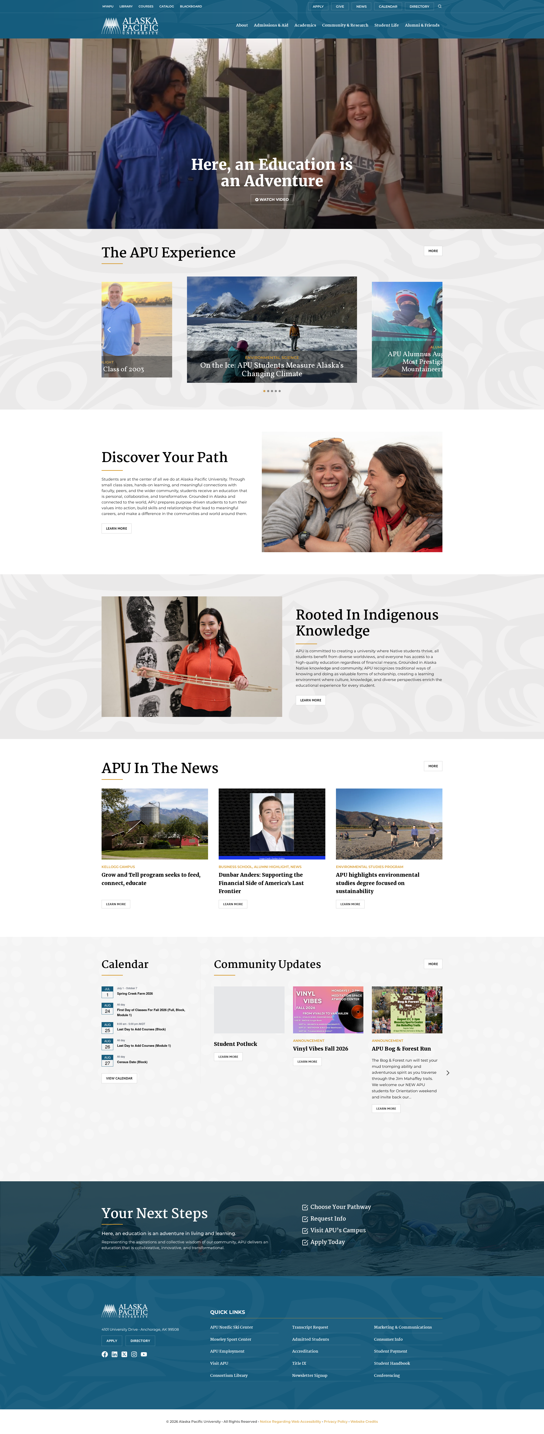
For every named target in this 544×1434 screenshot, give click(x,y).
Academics (305, 25)
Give (340, 6)
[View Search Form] (439, 6)
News (361, 6)
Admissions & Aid (271, 25)
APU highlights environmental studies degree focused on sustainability (377, 883)
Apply (318, 6)
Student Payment (390, 1351)
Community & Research (345, 25)
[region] (272, 133)
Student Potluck (235, 1044)
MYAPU (107, 6)
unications (403, 1327)
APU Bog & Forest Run (401, 1049)
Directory (419, 6)
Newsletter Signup (309, 1376)
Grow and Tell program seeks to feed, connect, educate (151, 879)
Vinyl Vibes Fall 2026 (320, 1049)
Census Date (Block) (132, 1062)
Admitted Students (310, 1339)
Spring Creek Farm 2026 (135, 993)
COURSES (146, 6)
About (242, 25)
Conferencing (387, 1376)
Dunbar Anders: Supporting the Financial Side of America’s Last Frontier (261, 883)
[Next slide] (448, 1073)
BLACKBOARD (191, 6)
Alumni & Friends (422, 25)
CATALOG (166, 6)
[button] (272, 199)
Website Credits (364, 1422)
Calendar (388, 6)
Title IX (299, 1363)
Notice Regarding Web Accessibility (290, 1422)
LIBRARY (126, 6)
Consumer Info (388, 1339)
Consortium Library (229, 1376)
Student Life (386, 25)
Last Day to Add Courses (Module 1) (144, 1045)
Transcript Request (310, 1327)
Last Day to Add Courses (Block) (141, 1029)
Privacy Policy (336, 1422)
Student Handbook (392, 1363)
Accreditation (305, 1351)
